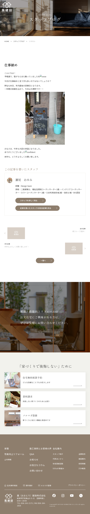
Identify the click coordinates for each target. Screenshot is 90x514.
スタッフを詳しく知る (29, 200)
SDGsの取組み (58, 468)
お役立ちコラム (37, 465)
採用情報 (82, 463)
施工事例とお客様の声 (41, 448)
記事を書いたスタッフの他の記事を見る (35, 208)
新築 (6, 448)
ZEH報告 (82, 468)
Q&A (32, 454)
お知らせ (34, 459)
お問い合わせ (36, 470)
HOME (6, 41)
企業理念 (82, 454)
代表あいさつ (58, 459)
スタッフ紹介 (58, 454)
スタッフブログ (19, 41)
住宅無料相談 (12, 485)
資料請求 (29, 485)
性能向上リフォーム (14, 454)
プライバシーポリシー (77, 485)
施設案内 (82, 459)
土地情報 (7, 459)
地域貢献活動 (58, 463)
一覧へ (43, 260)
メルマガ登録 (46, 485)
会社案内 (57, 448)
